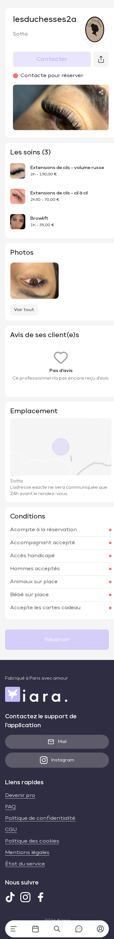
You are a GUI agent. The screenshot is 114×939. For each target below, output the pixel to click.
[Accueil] (13, 929)
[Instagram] (25, 897)
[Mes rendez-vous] (35, 929)
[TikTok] (10, 897)
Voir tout (24, 310)
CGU (11, 829)
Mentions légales (27, 852)
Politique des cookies (32, 841)
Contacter (51, 59)
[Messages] (79, 929)
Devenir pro (20, 795)
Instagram (62, 760)
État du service (25, 864)
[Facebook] (40, 897)
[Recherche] (57, 929)
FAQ (10, 807)
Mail (62, 742)
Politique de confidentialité (40, 818)
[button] (100, 929)
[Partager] (101, 92)
